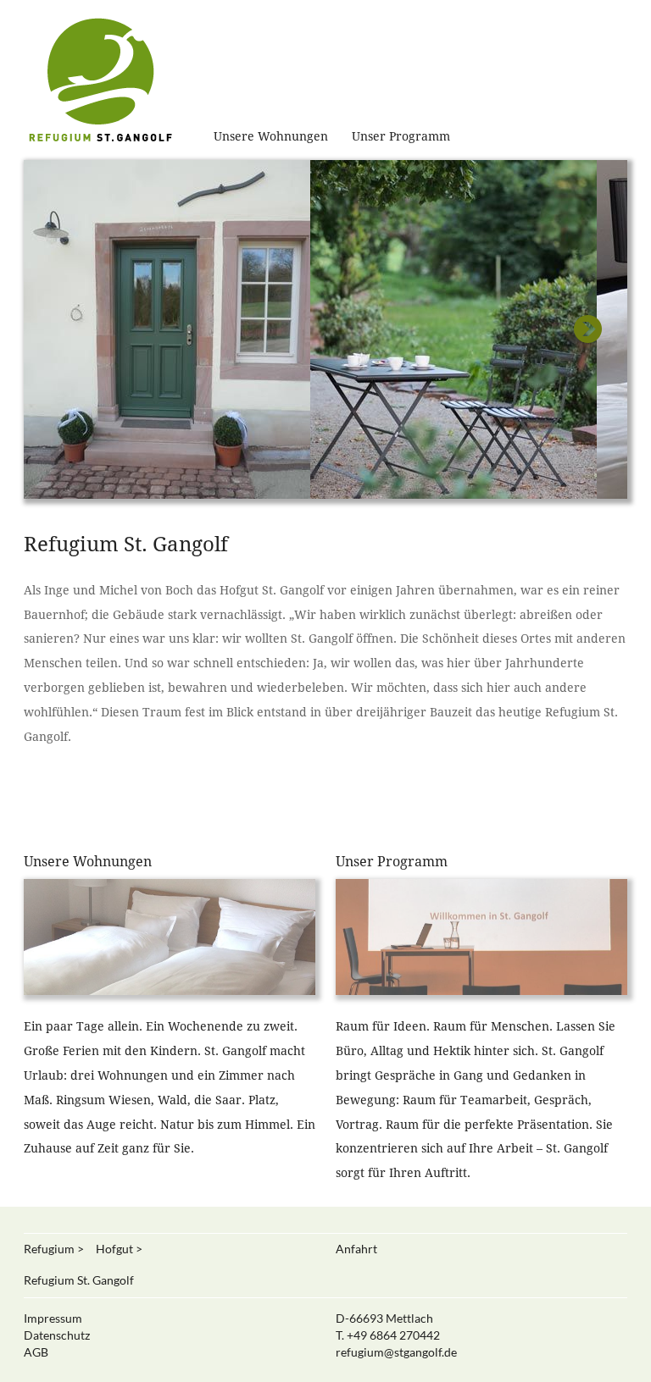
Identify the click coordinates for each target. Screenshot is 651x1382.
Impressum (53, 1318)
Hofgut (114, 1248)
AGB (36, 1352)
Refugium (49, 1248)
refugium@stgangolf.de (396, 1352)
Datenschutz (57, 1335)
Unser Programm (401, 136)
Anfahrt (356, 1248)
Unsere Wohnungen (271, 136)
